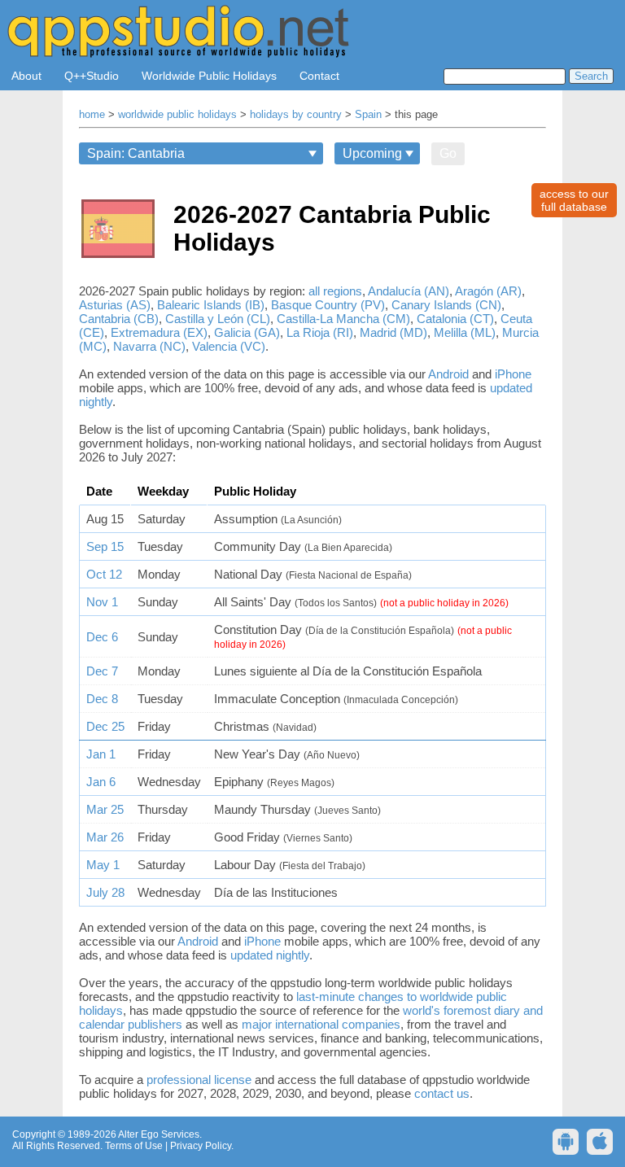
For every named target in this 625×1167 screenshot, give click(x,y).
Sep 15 (105, 546)
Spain (368, 114)
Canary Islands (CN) (446, 305)
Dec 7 (102, 671)
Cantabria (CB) (119, 319)
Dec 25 (105, 726)
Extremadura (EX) (159, 332)
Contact (319, 75)
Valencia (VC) (228, 346)
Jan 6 (101, 782)
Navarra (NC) (149, 346)
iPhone (513, 374)
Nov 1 (102, 602)
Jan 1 (101, 754)
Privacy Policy (200, 1146)
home (92, 114)
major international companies (321, 1024)
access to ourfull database (574, 200)
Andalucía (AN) (408, 291)
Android (448, 374)
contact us (442, 1093)
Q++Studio (91, 75)
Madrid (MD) (393, 332)
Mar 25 (105, 809)
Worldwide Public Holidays (209, 75)
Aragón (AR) (488, 291)
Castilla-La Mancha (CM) (343, 319)
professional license (198, 1079)
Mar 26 (105, 837)
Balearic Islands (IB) (210, 305)
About (26, 75)
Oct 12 (104, 574)
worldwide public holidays (177, 114)
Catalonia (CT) (455, 319)
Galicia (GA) (247, 332)
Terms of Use (134, 1146)
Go (448, 153)
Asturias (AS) (115, 305)
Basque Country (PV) (328, 305)
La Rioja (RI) (319, 332)
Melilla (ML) (465, 332)
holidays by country (296, 114)
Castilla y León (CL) (217, 319)
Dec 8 (102, 699)
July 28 (105, 892)
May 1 (103, 865)
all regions (335, 291)
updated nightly (269, 955)
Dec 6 (102, 637)
